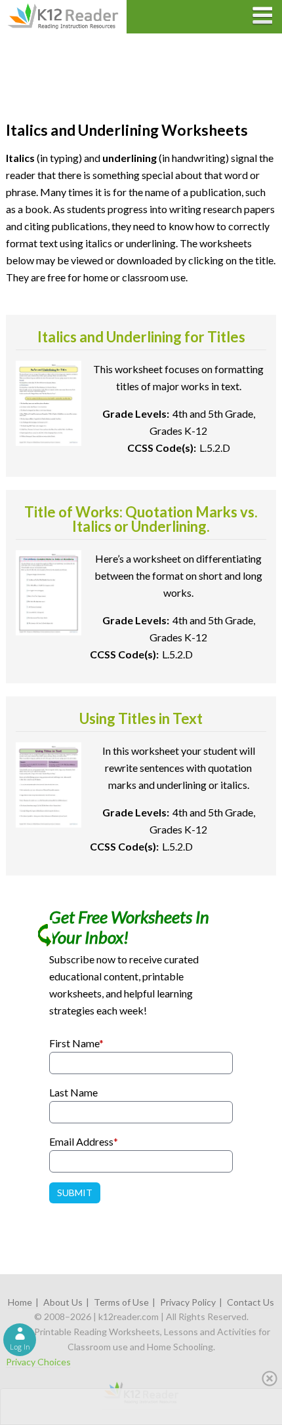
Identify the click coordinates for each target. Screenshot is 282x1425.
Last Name (73, 1092)
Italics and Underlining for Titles (141, 337)
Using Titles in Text (141, 718)
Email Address (83, 1141)
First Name (76, 1043)
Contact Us (250, 1302)
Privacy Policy (188, 1302)
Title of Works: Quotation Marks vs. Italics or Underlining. (141, 519)
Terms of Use (121, 1302)
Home (20, 1302)
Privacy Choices (38, 1361)
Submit (74, 1192)
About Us (63, 1302)
